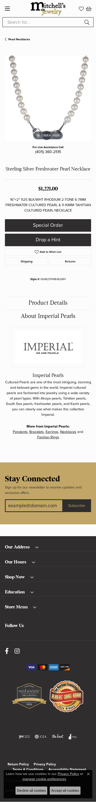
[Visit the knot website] (57, 736)
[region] (48, 98)
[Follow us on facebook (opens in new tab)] (7, 651)
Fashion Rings (48, 437)
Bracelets (36, 432)
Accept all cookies (65, 790)
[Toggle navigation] (7, 8)
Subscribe (76, 505)
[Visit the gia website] (41, 736)
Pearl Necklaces (19, 39)
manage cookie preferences (44, 779)
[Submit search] (87, 22)
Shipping (26, 261)
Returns (70, 261)
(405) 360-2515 (48, 151)
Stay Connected (32, 479)
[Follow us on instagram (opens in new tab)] (17, 651)
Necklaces (68, 432)
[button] (81, 9)
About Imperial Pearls (48, 316)
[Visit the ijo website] (24, 736)
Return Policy (18, 764)
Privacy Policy (45, 764)
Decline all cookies (31, 790)
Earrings (52, 432)
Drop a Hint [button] (48, 240)
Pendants (20, 432)
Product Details (48, 302)
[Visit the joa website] (73, 736)
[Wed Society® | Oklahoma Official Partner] (29, 696)
